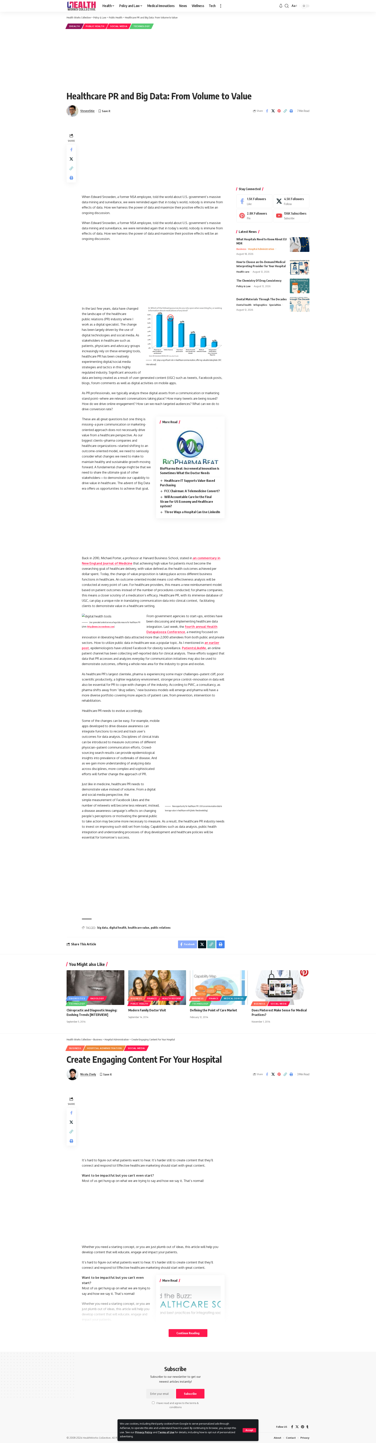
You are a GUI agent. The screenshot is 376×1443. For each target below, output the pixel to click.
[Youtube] (291, 215)
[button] (249, 1430)
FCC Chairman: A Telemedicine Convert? (192, 491)
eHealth (74, 26)
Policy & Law (243, 286)
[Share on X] (273, 111)
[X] (291, 201)
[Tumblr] (307, 1426)
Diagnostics (77, 998)
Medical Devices (234, 998)
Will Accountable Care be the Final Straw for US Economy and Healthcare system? (186, 501)
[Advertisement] (188, 59)
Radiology (97, 998)
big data (102, 927)
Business (241, 248)
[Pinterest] (254, 215)
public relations (161, 927)
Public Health (95, 26)
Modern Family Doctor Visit (147, 1010)
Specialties (275, 304)
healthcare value (138, 927)
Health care (242, 271)
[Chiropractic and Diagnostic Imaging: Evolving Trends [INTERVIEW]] (95, 987)
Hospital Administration (261, 248)
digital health (117, 927)
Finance (152, 998)
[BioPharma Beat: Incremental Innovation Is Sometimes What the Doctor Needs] (190, 445)
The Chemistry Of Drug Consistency (258, 280)
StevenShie (87, 111)
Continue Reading (188, 1333)
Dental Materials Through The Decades (261, 299)
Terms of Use (166, 1432)
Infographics (260, 304)
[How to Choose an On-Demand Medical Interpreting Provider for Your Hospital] (299, 267)
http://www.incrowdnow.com (100, 626)
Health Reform (171, 998)
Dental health (243, 304)
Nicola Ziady (88, 1074)
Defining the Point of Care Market (213, 1010)
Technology (141, 26)
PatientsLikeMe (194, 648)
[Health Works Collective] (81, 6)
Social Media (118, 26)
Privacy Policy (143, 1432)
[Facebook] (254, 201)
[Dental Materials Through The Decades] (299, 304)
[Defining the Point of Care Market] (219, 987)
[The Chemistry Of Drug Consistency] (299, 286)
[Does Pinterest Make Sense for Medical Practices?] (280, 987)
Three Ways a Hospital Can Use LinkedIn (192, 512)
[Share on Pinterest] (279, 111)
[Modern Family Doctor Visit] (157, 987)
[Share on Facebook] (267, 111)
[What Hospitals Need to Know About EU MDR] (299, 244)
